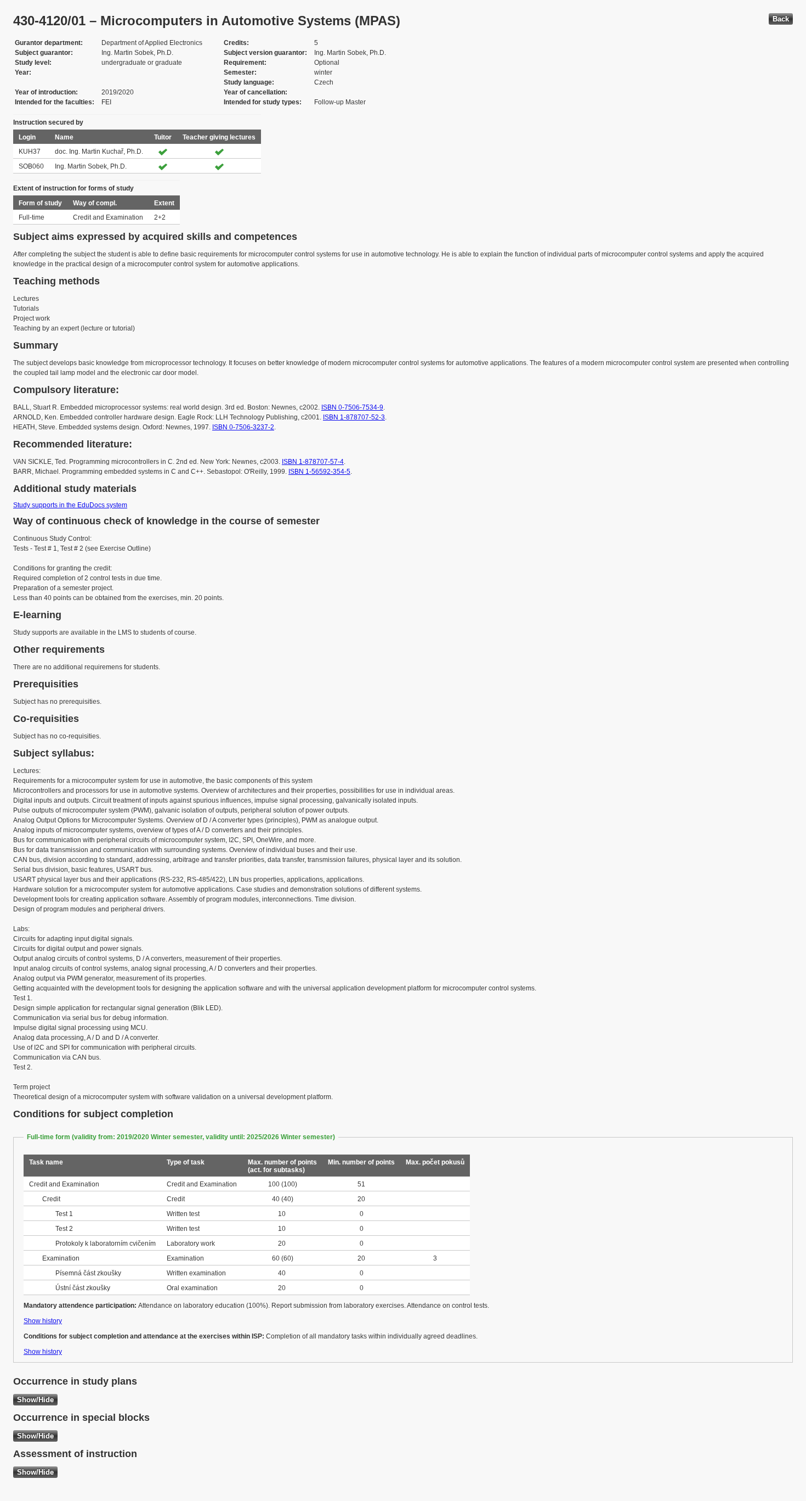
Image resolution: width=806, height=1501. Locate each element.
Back (781, 19)
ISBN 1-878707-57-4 (313, 462)
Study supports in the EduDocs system (70, 505)
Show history (43, 1321)
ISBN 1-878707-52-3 (354, 417)
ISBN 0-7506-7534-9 (352, 407)
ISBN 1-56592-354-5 (319, 471)
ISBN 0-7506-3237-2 (243, 427)
